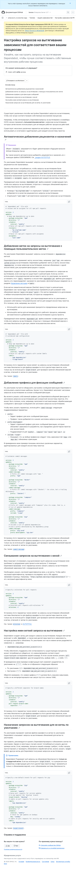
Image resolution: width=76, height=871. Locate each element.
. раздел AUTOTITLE (42, 157)
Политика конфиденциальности (13, 849)
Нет (17, 846)
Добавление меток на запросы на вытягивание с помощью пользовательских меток (33, 247)
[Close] (70, 3)
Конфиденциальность (33, 861)
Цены (52, 861)
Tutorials (32, 18)
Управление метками (19, 283)
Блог (5, 863)
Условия (21, 861)
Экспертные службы (63, 861)
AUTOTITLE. (27, 624)
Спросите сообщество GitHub (51, 845)
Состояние (45, 861)
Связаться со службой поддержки (52, 848)
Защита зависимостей (44, 18)
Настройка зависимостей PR (64, 18)
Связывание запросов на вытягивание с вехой (31, 555)
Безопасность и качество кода (16, 18)
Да (9, 846)
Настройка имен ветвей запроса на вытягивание (33, 630)
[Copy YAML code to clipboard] (69, 201)
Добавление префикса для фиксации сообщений (33, 382)
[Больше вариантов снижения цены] (26, 80)
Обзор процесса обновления (34, 30)
